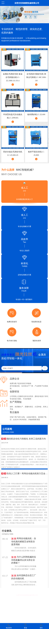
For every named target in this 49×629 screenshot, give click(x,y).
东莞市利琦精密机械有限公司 (27, 3)
